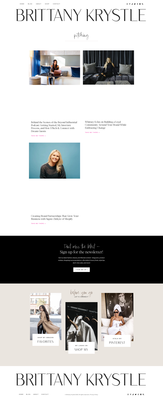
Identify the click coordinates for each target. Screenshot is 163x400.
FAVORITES (46, 342)
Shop (47, 4)
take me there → (38, 136)
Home (22, 4)
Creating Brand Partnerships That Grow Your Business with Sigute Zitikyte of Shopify (55, 217)
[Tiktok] (132, 4)
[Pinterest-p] (129, 4)
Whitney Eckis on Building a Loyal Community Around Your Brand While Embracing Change (105, 124)
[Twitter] (135, 4)
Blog (30, 4)
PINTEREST (117, 343)
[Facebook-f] (137, 4)
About (39, 4)
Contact (56, 4)
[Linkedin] (140, 4)
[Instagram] (127, 4)
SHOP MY (81, 350)
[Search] (142, 4)
